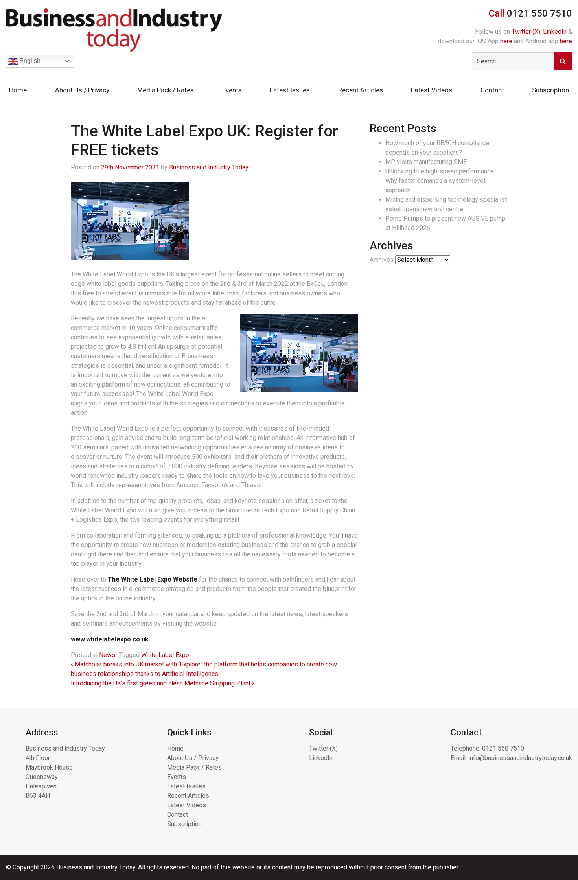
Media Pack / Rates (165, 90)
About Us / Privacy (82, 90)
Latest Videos (431, 90)
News (107, 655)
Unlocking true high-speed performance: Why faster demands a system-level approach (440, 181)
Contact (492, 90)
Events (232, 90)
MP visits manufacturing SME (426, 162)
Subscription (550, 90)
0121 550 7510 (503, 748)
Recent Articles (360, 90)
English (29, 60)
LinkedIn (555, 31)
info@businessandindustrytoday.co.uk (520, 758)
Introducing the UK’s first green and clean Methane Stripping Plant (161, 683)
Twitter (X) (526, 31)
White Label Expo (165, 655)
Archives (382, 259)
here (506, 41)
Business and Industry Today (209, 167)
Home (18, 90)
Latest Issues (290, 90)
